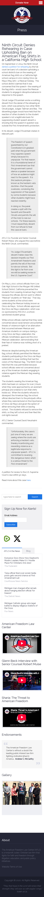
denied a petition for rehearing (15, 67)
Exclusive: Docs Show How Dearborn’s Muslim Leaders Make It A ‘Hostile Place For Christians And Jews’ (21, 560)
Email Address (10, 515)
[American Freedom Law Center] (22, 15)
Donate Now (22, 2)
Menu (40, 2)
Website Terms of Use (12, 867)
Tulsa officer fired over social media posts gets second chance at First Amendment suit (20, 575)
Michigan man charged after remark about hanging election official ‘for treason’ (20, 590)
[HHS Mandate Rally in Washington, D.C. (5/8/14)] (22, 793)
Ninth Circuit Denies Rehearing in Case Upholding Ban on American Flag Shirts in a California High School (21, 52)
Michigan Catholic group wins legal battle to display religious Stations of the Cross (21, 605)
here (29, 480)
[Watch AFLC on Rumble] (7, 538)
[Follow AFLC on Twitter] (17, 538)
